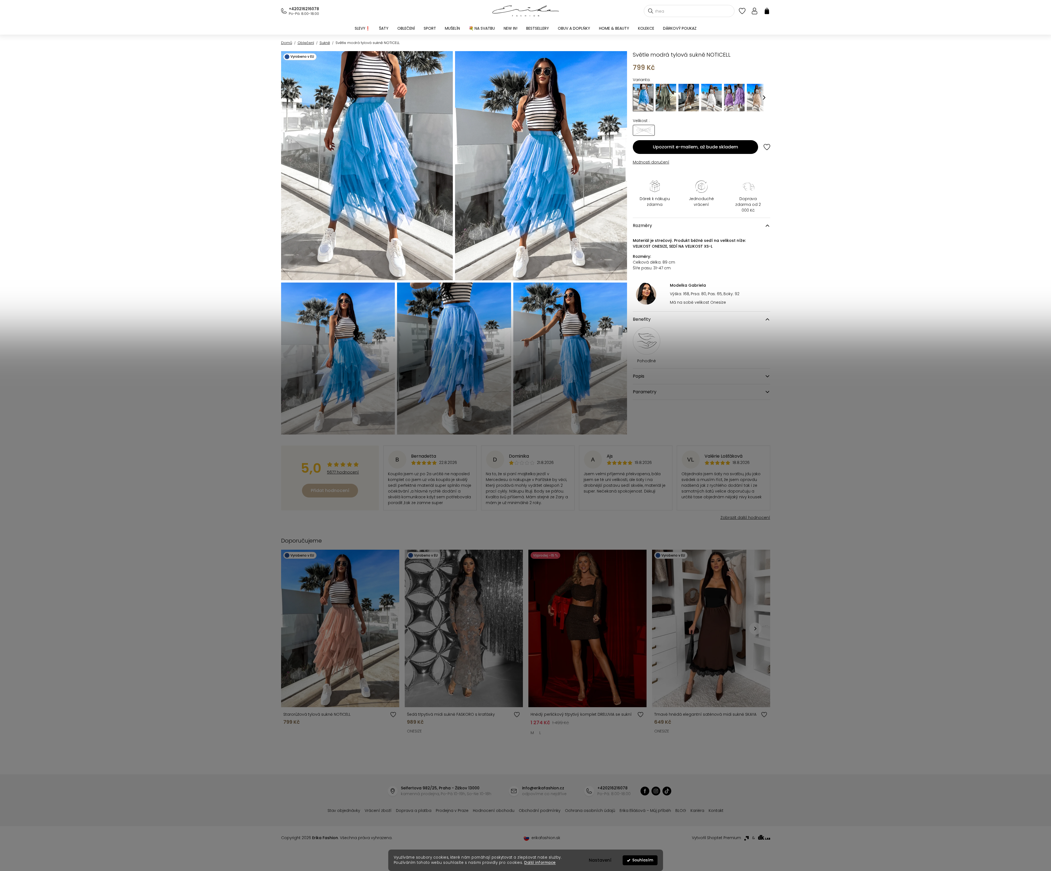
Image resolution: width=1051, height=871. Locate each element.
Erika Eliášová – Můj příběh (645, 810)
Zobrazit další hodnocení (745, 517)
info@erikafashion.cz (543, 788)
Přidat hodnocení (330, 490)
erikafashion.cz (644, 791)
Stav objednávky (344, 810)
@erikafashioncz (666, 791)
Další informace (540, 862)
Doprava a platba (413, 810)
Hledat (650, 11)
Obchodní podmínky (540, 810)
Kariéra (697, 810)
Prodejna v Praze (452, 810)
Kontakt (716, 810)
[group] (666, 97)
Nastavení (600, 860)
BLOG (680, 810)
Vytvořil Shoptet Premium (716, 837)
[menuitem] (362, 28)
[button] (764, 97)
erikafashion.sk (545, 837)
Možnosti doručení (651, 162)
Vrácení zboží (378, 810)
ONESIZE (414, 731)
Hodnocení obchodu (493, 810)
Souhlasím (642, 860)
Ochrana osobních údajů (590, 810)
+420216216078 (304, 9)
